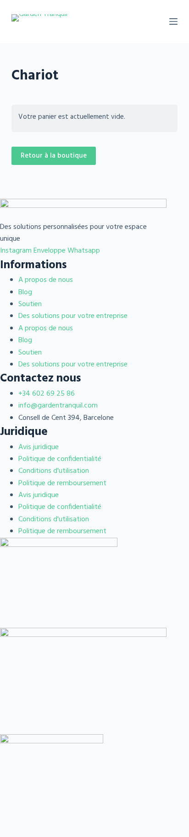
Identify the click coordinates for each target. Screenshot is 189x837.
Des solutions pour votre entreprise (73, 316)
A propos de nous (45, 280)
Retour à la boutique (54, 155)
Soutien (30, 304)
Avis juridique (38, 447)
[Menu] (173, 21)
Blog (25, 292)
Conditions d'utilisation (53, 471)
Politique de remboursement (62, 483)
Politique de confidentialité (59, 459)
